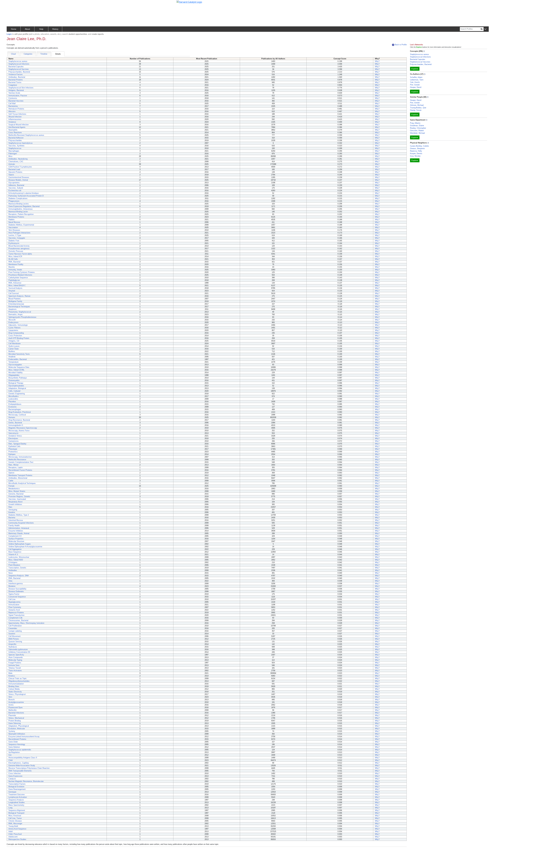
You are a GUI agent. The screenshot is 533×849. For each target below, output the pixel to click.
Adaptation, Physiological (18, 726)
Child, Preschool (15, 834)
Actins (11, 705)
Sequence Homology (16, 744)
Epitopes (12, 454)
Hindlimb (11, 357)
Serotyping (12, 510)
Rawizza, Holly (416, 151)
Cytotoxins (12, 98)
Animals (11, 164)
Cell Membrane (14, 343)
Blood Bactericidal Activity (19, 246)
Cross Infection (14, 773)
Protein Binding (14, 721)
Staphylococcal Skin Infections (20, 88)
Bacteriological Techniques (19, 307)
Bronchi (11, 700)
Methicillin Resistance (17, 460)
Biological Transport (16, 813)
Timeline (43, 54)
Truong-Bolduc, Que (418, 108)
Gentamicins (13, 441)
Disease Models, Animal (18, 180)
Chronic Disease (15, 821)
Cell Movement (14, 636)
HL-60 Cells (13, 259)
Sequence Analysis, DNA (18, 576)
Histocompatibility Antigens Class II (22, 758)
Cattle (10, 481)
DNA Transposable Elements (20, 771)
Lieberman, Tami (416, 80)
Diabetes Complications (17, 198)
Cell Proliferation (15, 626)
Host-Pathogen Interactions (19, 233)
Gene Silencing (14, 723)
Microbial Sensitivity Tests (19, 354)
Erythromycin (13, 243)
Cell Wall (12, 103)
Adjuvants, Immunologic (18, 325)
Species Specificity (16, 655)
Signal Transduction (16, 615)
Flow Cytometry (14, 607)
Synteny (11, 731)
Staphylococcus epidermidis (19, 750)
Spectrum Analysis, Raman (19, 296)
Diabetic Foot (13, 241)
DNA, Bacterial (14, 578)
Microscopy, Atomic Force (18, 430)
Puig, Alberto (415, 123)
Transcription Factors (17, 784)
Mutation (11, 586)
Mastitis (11, 267)
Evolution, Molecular (16, 729)
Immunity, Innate (15, 270)
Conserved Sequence (17, 597)
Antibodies (12, 570)
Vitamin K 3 (13, 554)
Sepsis (11, 175)
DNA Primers (13, 639)
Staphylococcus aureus (17, 61)
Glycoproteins (14, 183)
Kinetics (11, 676)
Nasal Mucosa (14, 222)
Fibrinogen (12, 154)
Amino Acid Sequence (17, 829)
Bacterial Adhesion (15, 138)
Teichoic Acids (14, 93)
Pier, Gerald (414, 85)
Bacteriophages (14, 409)
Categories (28, 54)
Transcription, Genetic (17, 568)
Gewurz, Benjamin (417, 148)
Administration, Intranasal (18, 528)
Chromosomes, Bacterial (18, 620)
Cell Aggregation (15, 549)
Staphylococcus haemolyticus (20, 143)
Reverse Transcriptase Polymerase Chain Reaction (29, 768)
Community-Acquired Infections (21, 523)
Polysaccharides (15, 140)
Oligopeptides (13, 375)
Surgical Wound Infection (18, 125)
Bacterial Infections (16, 713)
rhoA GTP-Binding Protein (18, 338)
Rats (10, 507)
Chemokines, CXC (15, 161)
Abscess (12, 111)
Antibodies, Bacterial (16, 77)
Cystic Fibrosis (14, 328)
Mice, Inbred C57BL (16, 370)
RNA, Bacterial (14, 262)
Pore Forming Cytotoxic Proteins (21, 272)
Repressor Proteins (16, 612)
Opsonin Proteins (15, 172)
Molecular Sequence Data (18, 367)
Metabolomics (14, 489)
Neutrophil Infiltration (16, 734)
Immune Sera (13, 665)
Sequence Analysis (16, 800)
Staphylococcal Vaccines (18, 69)
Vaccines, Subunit (15, 188)
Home (13, 29)
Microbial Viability (15, 372)
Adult (10, 831)
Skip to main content (11, 3)
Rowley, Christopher (418, 128)
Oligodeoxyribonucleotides (19, 681)
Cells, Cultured (14, 391)
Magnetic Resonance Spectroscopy (22, 428)
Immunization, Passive (17, 96)
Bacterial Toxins (14, 82)
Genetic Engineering (16, 394)
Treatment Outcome (16, 794)
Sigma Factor (13, 594)
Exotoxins (12, 407)
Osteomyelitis (14, 380)
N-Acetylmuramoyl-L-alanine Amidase (23, 193)
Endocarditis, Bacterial (17, 359)
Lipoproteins (13, 330)
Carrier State (13, 349)
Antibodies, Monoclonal (17, 478)
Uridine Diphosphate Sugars (19, 544)
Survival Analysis (15, 288)
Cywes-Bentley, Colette (419, 146)
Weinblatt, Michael (417, 133)
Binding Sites (13, 686)
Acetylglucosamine (16, 702)
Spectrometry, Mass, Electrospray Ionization (26, 623)
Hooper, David (415, 87)
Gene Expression (15, 776)
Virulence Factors (15, 74)
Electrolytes (13, 438)
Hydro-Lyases (14, 346)
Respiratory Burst (15, 502)
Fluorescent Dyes (15, 707)
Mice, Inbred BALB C (17, 285)
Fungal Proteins (14, 663)
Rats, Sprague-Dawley (17, 444)
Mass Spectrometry (16, 805)
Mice (10, 156)
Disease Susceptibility (17, 589)
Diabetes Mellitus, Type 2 (18, 515)
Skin (10, 697)
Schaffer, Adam (416, 77)
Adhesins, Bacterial (16, 185)
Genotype (12, 792)
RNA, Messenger (15, 823)
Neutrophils (12, 130)
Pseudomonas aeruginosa (18, 249)
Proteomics (13, 452)
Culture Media (14, 689)
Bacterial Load (14, 169)
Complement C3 (14, 536)
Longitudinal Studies (16, 802)
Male (10, 673)
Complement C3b (15, 618)
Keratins (11, 512)
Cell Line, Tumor (15, 818)
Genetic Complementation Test (20, 462)
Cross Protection (15, 336)
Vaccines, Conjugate (16, 238)
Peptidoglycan (14, 280)
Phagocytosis (13, 201)
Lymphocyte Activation (17, 797)
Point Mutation (14, 565)
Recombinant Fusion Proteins (20, 470)
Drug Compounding (16, 333)
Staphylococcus (14, 148)
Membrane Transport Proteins (20, 475)
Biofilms (11, 351)
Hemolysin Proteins (16, 109)
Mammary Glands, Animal (18, 533)
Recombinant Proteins (17, 739)
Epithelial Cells (14, 446)
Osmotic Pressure (15, 251)
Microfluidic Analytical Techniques (22, 483)
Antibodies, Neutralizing (17, 159)
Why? (377, 61)
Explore (414, 69)
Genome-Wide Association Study (21, 765)
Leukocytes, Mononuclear (18, 557)
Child (10, 760)
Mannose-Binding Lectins (18, 204)
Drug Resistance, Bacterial (19, 420)
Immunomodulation (16, 684)
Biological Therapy (15, 383)
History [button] (55, 29)
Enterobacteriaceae (16, 304)
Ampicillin (12, 644)
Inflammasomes (14, 119)
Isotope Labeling (15, 631)
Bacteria (11, 518)
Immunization (13, 605)
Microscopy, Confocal (17, 415)
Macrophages (13, 151)
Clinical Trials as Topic (17, 678)
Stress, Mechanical (16, 718)
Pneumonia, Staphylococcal (19, 312)
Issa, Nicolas (415, 156)
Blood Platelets (14, 299)
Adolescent (12, 837)
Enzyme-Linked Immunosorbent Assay (24, 736)
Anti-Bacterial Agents (16, 127)
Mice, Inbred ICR (15, 256)
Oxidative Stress (15, 436)
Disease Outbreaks (16, 591)
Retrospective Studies (17, 839)
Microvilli (12, 320)
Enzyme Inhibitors (15, 531)
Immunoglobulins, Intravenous (20, 209)
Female (11, 486)
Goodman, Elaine (417, 126)
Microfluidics (13, 396)
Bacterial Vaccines (15, 101)
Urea (10, 581)
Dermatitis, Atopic (15, 314)
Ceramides (12, 628)
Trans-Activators (15, 671)
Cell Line (11, 599)
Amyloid (11, 291)
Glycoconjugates (15, 365)
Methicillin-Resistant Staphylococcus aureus (26, 135)
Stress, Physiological (17, 694)
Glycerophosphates (16, 386)
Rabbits (11, 219)
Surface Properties (15, 539)
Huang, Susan (415, 110)
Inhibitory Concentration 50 (19, 652)
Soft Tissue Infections (17, 114)
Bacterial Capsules (16, 67)
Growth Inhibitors (15, 504)
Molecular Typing (15, 660)
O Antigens (12, 562)
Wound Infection (15, 117)
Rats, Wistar (13, 465)
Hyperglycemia (14, 602)
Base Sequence (14, 552)
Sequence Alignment (16, 810)
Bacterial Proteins (15, 80)
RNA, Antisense (14, 283)
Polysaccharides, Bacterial (19, 72)
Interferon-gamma (15, 583)
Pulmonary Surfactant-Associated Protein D (26, 196)
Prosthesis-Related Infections (20, 275)
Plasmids (12, 715)
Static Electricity (15, 692)
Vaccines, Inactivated (17, 499)
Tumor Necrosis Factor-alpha (20, 254)
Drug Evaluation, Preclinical (19, 412)
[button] (485, 29)
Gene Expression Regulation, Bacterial (24, 206)
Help (41, 29)
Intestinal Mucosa (15, 520)
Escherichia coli (14, 190)
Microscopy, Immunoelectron (20, 457)
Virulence (12, 122)
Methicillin (12, 710)
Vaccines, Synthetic (16, 146)
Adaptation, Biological (17, 388)
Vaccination (13, 227)
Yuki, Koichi (415, 82)
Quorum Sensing (15, 641)
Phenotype (12, 449)
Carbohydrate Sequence (18, 278)
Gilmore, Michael (417, 105)
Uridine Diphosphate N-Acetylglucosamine (25, 547)
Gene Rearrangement (17, 789)
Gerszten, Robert (417, 131)
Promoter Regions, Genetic (19, 496)
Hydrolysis (12, 647)
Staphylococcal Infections (18, 64)
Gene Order (13, 742)
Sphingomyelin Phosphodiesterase (22, 317)
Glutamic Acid (14, 610)
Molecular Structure (16, 541)
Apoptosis (12, 309)
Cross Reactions (15, 132)
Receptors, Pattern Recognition (21, 214)
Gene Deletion (14, 747)
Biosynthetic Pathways (17, 378)
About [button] (27, 29)
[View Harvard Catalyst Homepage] (189, 1)
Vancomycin (13, 433)
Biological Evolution (16, 787)
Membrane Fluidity (15, 264)
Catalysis (12, 779)
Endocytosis (13, 322)
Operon (11, 473)
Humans (11, 417)
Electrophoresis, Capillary (18, 763)
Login (9, 34)
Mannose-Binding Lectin (18, 212)
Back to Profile (401, 45)
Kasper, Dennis (416, 153)
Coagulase (12, 85)
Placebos (12, 401)
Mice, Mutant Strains (16, 491)
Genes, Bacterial (15, 423)
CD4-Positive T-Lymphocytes (20, 167)
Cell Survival (13, 293)
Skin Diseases (14, 230)
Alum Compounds (15, 657)
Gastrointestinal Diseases (18, 177)
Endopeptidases (14, 404)
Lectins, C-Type (14, 235)
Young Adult (13, 826)
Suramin (11, 634)
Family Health (14, 525)
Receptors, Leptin (15, 467)
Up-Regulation (14, 752)
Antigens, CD (13, 341)
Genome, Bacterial (15, 494)
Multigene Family (15, 301)
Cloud (13, 54)
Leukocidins (13, 399)
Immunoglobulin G (15, 425)
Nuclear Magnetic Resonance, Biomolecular (26, 781)
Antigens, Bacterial (16, 90)
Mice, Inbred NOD (15, 560)
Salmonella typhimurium (18, 649)
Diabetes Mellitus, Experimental (21, 225)
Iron (10, 755)
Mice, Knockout (14, 816)
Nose (10, 573)
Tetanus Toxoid (14, 668)
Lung (10, 808)
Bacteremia (13, 106)
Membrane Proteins (16, 217)
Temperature (13, 362)
